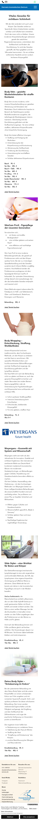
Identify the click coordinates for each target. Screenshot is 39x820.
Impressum (21, 780)
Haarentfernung (7, 802)
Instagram (5, 780)
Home (4, 790)
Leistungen (5, 792)
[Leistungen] (13, 792)
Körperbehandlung (8, 799)
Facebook (5, 783)
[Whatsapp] (35, 2)
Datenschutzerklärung (24, 783)
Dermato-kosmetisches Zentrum (14, 7)
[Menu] (35, 7)
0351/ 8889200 (6, 767)
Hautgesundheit (7, 795)
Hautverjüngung (7, 797)
